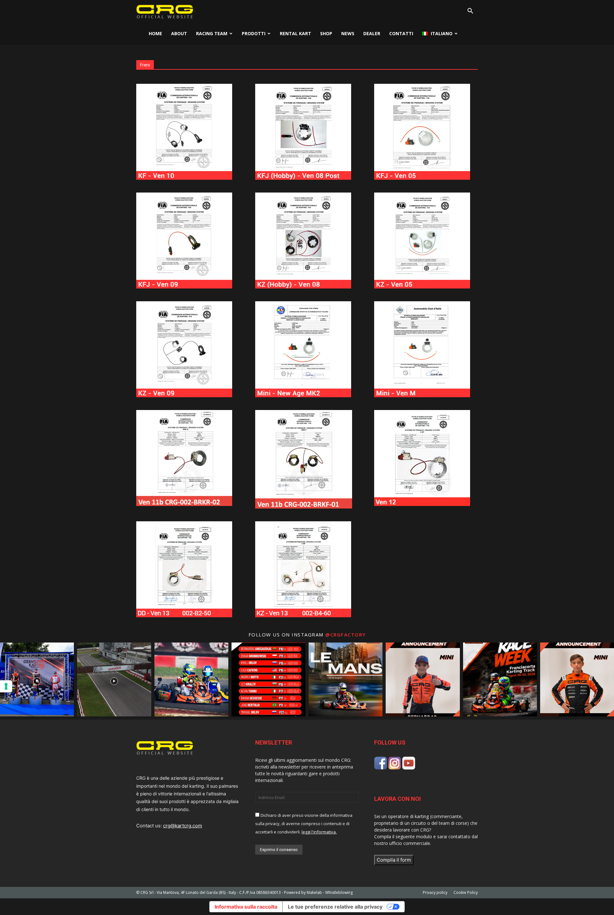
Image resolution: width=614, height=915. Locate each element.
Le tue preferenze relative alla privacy (335, 906)
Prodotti (253, 33)
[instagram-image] (37, 679)
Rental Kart (295, 33)
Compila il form (394, 860)
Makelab (314, 892)
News (347, 33)
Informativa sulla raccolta (246, 906)
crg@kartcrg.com (182, 826)
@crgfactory (345, 634)
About (179, 33)
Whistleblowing (339, 892)
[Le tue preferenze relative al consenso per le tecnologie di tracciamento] (6, 686)
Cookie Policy (465, 892)
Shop (326, 33)
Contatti (401, 33)
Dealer (371, 33)
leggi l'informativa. (319, 832)
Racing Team (211, 33)
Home (155, 33)
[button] (470, 12)
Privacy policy (435, 892)
